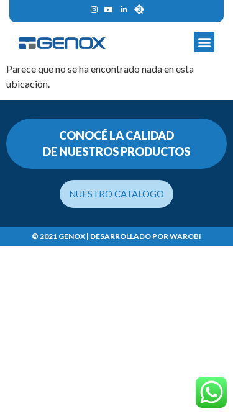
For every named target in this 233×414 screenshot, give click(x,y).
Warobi (185, 236)
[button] (204, 42)
